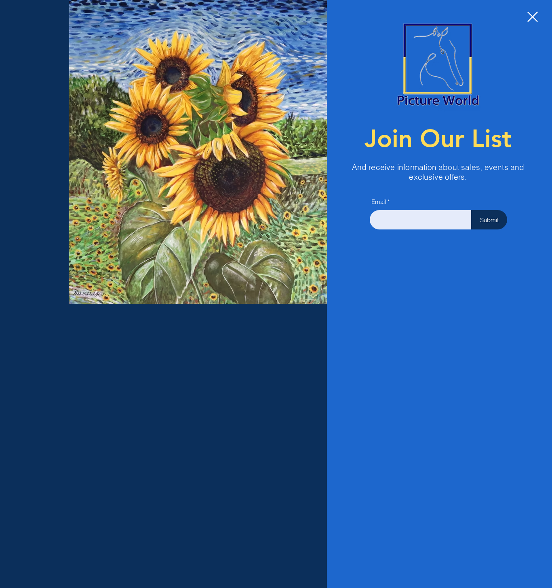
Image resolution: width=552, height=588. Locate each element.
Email (378, 202)
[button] (532, 17)
